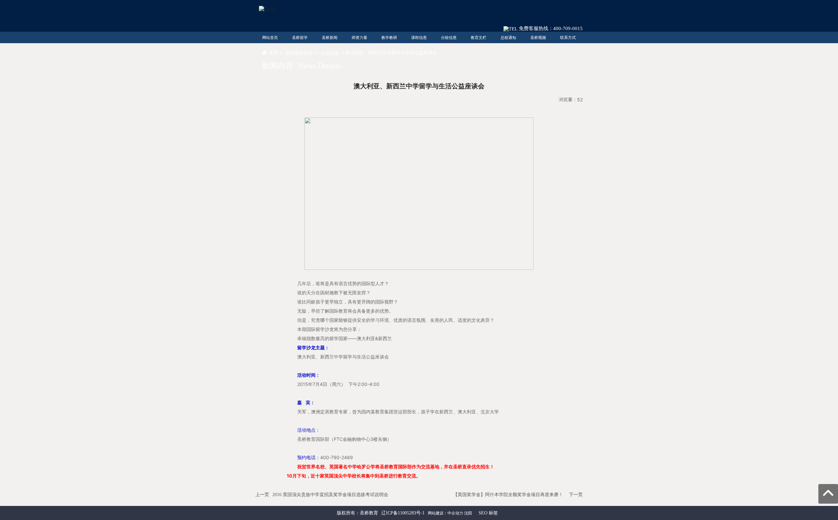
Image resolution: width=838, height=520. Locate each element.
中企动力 (455, 513)
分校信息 (330, 53)
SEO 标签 (488, 513)
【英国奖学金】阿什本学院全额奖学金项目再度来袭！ (508, 494)
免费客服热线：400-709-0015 (550, 28)
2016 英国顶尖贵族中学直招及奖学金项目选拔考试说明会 (330, 494)
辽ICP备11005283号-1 (403, 513)
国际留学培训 (299, 53)
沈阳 (468, 513)
